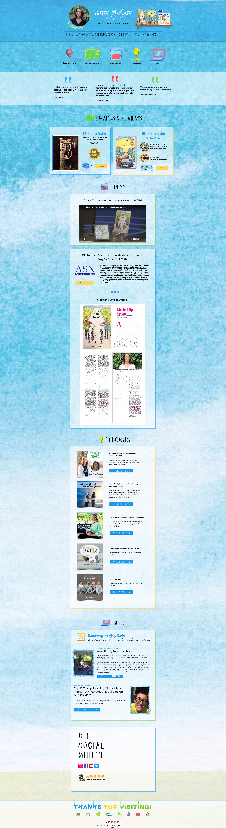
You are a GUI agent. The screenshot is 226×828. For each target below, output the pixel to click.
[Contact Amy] (138, 814)
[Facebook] (86, 766)
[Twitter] (96, 766)
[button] (147, 814)
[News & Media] (141, 34)
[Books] (70, 34)
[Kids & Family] (123, 34)
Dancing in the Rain (106, 635)
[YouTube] (91, 766)
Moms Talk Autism (116, 579)
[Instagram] (80, 766)
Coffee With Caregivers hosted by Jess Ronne (127, 518)
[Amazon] (106, 822)
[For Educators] (104, 34)
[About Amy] (155, 34)
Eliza (112, 827)
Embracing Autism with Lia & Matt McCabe (125, 549)
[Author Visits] (84, 34)
